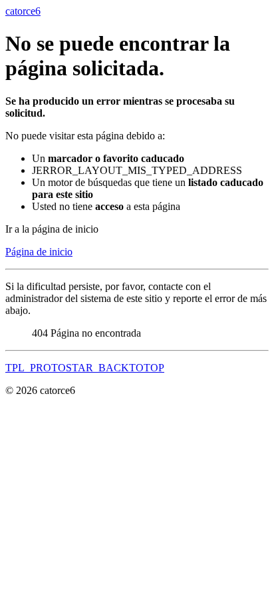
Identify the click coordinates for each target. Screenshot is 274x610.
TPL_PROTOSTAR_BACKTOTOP (84, 367)
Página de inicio (38, 251)
